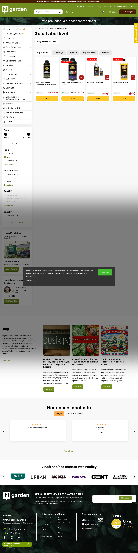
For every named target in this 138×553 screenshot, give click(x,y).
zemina (11, 178)
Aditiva (11, 202)
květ (10, 157)
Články (60, 533)
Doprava (107, 7)
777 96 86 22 (13, 533)
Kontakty (80, 7)
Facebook (4, 537)
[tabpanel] (56, 359)
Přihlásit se (125, 498)
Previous (39, 359)
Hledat (59, 12)
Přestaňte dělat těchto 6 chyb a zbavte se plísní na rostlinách (85, 362)
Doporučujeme (43, 53)
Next (132, 359)
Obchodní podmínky (65, 523)
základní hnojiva (14, 195)
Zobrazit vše (6, 360)
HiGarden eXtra (47, 518)
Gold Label (12, 215)
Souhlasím (105, 272)
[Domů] (35, 28)
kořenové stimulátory (16, 198)
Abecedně (106, 53)
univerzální (12, 174)
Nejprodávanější (89, 53)
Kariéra (133, 7)
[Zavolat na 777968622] (72, 12)
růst (10, 154)
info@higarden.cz (22, 287)
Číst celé (49, 389)
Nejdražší (73, 53)
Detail (47, 98)
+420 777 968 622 (20, 292)
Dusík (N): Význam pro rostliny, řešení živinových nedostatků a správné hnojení (56, 363)
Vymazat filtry (17, 222)
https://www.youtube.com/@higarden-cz (20, 537)
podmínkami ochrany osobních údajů (70, 498)
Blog (99, 7)
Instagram (12, 537)
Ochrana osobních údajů (48, 528)
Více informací (11, 269)
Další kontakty (11, 301)
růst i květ (12, 160)
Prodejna (90, 7)
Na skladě (12, 144)
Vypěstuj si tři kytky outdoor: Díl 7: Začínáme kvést (113, 362)
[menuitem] (17, 29)
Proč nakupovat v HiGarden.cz (64, 518)
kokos (10, 181)
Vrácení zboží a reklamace (47, 523)
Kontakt (60, 536)
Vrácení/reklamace (121, 7)
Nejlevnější (59, 53)
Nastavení (29, 280)
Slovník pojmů (47, 536)
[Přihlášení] (112, 12)
